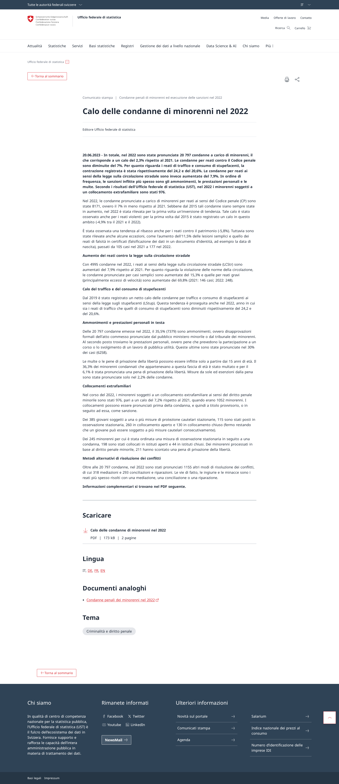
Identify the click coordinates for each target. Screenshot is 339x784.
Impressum (51, 778)
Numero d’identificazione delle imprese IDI (277, 748)
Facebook (115, 716)
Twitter (139, 716)
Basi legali (34, 778)
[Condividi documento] (297, 79)
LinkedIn (138, 724)
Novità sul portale (192, 716)
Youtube (114, 724)
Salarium (259, 716)
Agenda (183, 739)
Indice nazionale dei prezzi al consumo (276, 731)
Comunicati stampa (193, 728)
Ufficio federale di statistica (99, 17)
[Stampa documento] (287, 79)
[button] (34, 46)
